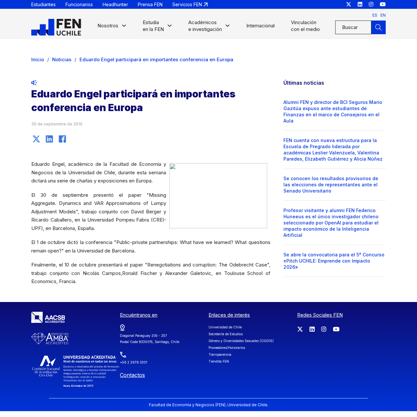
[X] (36, 139)
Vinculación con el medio (305, 25)
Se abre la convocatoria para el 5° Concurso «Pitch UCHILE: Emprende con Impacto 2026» (333, 261)
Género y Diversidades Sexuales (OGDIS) (241, 341)
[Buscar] (378, 27)
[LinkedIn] (49, 139)
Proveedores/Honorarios (226, 348)
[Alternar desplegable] (124, 27)
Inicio (37, 59)
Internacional (260, 25)
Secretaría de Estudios (225, 334)
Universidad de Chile (225, 327)
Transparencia (219, 354)
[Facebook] (62, 139)
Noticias (61, 59)
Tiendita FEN (218, 361)
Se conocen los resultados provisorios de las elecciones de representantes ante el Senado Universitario (330, 185)
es (374, 15)
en (383, 15)
